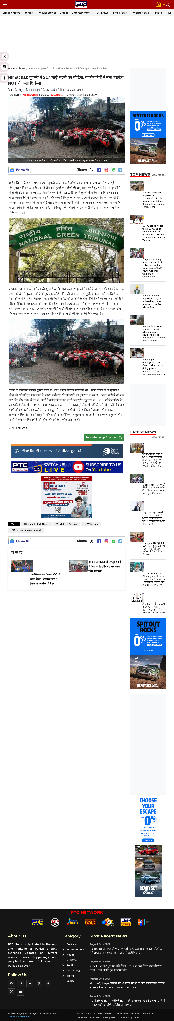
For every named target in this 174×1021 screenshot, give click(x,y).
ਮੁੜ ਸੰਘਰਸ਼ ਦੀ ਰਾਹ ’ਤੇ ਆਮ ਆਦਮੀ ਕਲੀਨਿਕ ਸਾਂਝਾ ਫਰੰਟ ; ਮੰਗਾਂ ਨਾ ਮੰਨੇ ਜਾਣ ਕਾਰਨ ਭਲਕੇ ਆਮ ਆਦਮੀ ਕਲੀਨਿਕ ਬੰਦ (153, 460)
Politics (28, 12)
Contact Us (147, 1013)
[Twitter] (91, 170)
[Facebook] (99, 169)
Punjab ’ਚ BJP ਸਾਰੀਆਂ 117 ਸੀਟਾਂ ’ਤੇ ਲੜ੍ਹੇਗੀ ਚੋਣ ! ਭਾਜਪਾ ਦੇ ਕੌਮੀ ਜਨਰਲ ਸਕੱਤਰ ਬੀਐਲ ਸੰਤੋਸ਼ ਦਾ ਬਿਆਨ (153, 549)
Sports (70, 980)
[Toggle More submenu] (164, 13)
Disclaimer (82, 1017)
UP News (103, 12)
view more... (159, 175)
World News (141, 12)
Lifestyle (72, 959)
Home (80, 1013)
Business (72, 944)
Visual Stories (47, 12)
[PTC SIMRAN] (126, 922)
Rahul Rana (57, 95)
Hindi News (119, 12)
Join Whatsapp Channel (100, 437)
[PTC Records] (55, 922)
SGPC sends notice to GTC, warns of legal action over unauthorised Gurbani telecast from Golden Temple (154, 233)
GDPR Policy (126, 1017)
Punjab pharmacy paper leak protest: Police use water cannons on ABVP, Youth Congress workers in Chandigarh (152, 268)
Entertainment (81, 12)
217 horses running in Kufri (26, 530)
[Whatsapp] (113, 169)
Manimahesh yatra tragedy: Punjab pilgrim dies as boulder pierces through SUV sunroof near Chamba (153, 333)
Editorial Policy (105, 1013)
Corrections (122, 1013)
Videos (64, 12)
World (70, 975)
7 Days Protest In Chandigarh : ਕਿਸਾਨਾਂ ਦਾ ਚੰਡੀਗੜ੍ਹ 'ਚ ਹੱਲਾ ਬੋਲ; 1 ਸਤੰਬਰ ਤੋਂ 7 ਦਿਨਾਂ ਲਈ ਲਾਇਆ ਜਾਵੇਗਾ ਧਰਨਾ (153, 579)
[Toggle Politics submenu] (35, 13)
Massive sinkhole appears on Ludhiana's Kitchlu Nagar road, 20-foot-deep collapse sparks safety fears (153, 199)
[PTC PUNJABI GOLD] (90, 922)
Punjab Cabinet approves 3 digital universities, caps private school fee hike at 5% (151, 301)
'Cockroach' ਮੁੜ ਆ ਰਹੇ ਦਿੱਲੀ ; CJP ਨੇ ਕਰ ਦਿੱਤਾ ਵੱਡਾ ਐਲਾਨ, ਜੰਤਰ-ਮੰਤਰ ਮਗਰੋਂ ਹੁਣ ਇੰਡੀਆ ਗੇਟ (154, 489)
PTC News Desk (30, 95)
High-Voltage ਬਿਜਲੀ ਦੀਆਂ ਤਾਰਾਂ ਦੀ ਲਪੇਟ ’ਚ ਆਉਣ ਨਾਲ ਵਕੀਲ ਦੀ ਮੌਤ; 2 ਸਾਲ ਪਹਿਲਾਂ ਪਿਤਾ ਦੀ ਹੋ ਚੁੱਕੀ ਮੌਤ (153, 518)
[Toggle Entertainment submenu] (92, 13)
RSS (137, 1017)
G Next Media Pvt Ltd (19, 1016)
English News (11, 12)
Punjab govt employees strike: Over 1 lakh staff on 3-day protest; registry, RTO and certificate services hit (154, 366)
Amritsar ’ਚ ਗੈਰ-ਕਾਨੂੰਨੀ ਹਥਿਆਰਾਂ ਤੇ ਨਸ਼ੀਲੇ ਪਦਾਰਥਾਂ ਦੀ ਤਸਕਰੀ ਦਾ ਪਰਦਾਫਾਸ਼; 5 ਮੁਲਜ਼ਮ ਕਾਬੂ (154, 608)
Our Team (95, 1017)
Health (71, 954)
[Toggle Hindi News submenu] (129, 13)
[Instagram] (106, 169)
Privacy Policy (110, 1017)
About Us (90, 1013)
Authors (135, 1013)
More (158, 12)
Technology (74, 970)
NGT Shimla (91, 524)
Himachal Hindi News (36, 524)
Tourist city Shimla (66, 524)
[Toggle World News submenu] (151, 13)
